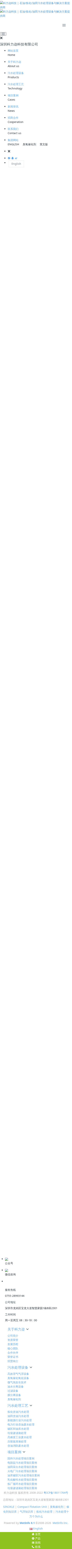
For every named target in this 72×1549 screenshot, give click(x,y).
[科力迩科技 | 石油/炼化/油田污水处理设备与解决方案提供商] (36, 9)
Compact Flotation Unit (32, 1507)
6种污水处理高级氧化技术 (22, 1219)
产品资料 (9, 1251)
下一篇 (62, 1132)
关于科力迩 (14, 62)
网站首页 (13, 50)
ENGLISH (13, 144)
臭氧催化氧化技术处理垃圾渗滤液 (27, 1172)
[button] (40, 151)
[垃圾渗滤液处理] (36, 181)
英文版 (44, 144)
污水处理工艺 (16, 84)
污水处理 (26, 1114)
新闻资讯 (13, 106)
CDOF (3, 330)
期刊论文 (9, 1245)
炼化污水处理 (44, 1511)
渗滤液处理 (13, 1114)
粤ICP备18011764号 (56, 1492)
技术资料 (9, 1233)
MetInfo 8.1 (27, 1523)
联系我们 (13, 129)
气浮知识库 (26, 1511)
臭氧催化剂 (29, 144)
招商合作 (13, 117)
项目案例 (13, 95)
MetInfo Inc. (60, 1523)
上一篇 (10, 1132)
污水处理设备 (16, 73)
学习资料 (9, 1239)
